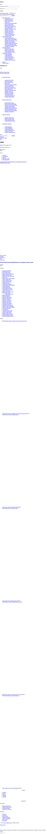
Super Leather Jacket (9, 33)
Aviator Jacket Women (9, 37)
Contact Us (4, 815)
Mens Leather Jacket (6, 805)
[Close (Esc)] (0, 832)
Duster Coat (7, 22)
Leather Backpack (8, 54)
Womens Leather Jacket (7, 807)
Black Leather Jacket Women (10, 38)
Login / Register (5, 63)
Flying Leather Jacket (9, 24)
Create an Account (10, 14)
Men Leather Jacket (6, 17)
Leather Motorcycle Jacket (10, 52)
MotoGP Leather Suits (9, 48)
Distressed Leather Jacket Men (11, 23)
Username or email (4, 6)
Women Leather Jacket (6, 36)
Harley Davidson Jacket (9, 51)
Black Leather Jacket (9, 21)
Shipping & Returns (6, 817)
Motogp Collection (6, 808)
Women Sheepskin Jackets (7, 315)
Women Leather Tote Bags (10, 59)
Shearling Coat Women (9, 46)
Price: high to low (5, 159)
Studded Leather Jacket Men (10, 28)
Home (1, 145)
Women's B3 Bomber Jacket (7, 316)
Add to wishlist (3, 255)
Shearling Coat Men (9, 29)
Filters (1, 150)
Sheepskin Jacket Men (9, 32)
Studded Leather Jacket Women (11, 43)
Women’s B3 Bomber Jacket (10, 44)
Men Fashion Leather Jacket (10, 26)
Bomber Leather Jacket (9, 25)
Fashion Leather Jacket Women (11, 39)
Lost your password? (4, 13)
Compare (2, 256)
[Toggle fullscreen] (2, 832)
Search (13, 15)
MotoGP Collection (6, 47)
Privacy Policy (5, 816)
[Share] (1, 832)
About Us (4, 814)
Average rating (5, 156)
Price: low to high (5, 158)
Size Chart (4, 820)
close (1, 4)
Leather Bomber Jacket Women (11, 45)
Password (2, 8)
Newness (4, 157)
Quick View (2, 257)
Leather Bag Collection (6, 53)
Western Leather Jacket (9, 35)
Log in (1, 10)
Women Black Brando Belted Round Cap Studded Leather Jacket (16, 262)
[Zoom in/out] (4, 832)
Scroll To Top (2, 824)
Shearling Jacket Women (9, 41)
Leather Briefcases (8, 55)
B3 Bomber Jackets (8, 19)
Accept (1, 831)
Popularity (4, 155)
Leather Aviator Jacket (9, 18)
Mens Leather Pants (9, 27)
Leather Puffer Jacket (9, 293)
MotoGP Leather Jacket (9, 49)
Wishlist (4, 62)
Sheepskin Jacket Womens (10, 42)
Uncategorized (5, 309)
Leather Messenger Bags (9, 57)
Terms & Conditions (6, 818)
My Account (4, 819)
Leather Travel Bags (9, 58)
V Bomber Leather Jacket (10, 34)
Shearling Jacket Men (9, 31)
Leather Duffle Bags (9, 56)
